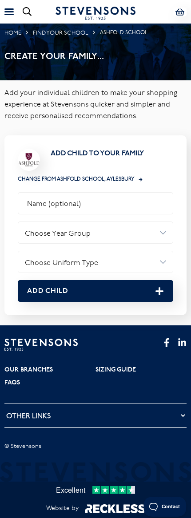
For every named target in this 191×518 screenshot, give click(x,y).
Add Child (47, 290)
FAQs (12, 382)
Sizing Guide (116, 369)
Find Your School (60, 32)
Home (12, 32)
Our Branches (28, 369)
